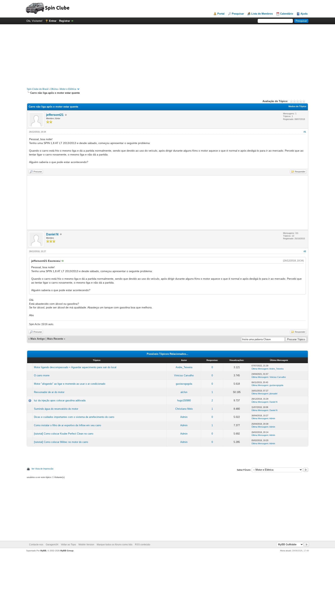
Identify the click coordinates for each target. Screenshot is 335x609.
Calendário (286, 13)
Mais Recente (55, 338)
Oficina (54, 89)
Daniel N (52, 234)
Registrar (64, 20)
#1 (305, 132)
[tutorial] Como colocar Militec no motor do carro (61, 442)
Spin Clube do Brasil (37, 89)
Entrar (52, 20)
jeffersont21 (55, 114)
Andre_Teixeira (184, 367)
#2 (305, 251)
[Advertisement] (167, 54)
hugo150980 (184, 400)
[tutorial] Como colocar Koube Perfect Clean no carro (63, 433)
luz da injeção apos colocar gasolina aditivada (59, 400)
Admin (183, 417)
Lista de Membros (262, 13)
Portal (220, 13)
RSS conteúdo (142, 544)
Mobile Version (86, 544)
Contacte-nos (36, 544)
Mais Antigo (37, 338)
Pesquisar (238, 13)
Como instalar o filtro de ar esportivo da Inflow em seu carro (67, 425)
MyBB (43, 550)
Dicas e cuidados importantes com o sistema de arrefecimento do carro (74, 417)
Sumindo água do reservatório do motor (56, 408)
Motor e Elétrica (68, 89)
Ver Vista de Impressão (42, 469)
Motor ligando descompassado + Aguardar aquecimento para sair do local (75, 367)
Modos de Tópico (297, 106)
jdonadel (273, 393)
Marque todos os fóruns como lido (114, 544)
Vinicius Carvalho (184, 375)
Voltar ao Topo (68, 544)
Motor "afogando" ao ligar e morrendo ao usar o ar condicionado (69, 383)
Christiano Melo (184, 408)
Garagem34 (52, 544)
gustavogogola (184, 383)
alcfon (183, 392)
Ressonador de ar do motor (49, 392)
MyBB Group (66, 550)
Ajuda (303, 13)
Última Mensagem (259, 369)
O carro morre (41, 375)
